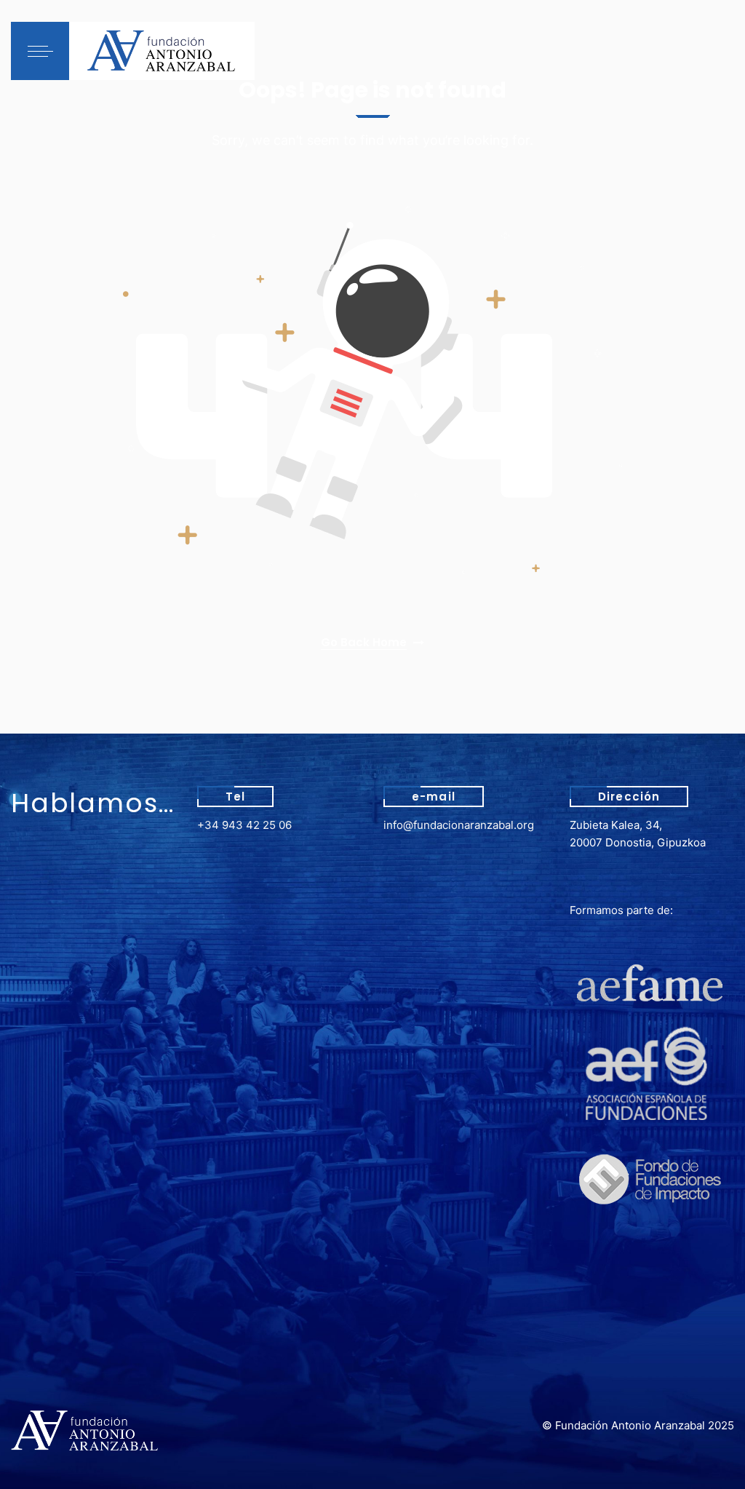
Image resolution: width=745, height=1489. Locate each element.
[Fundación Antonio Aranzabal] (162, 51)
